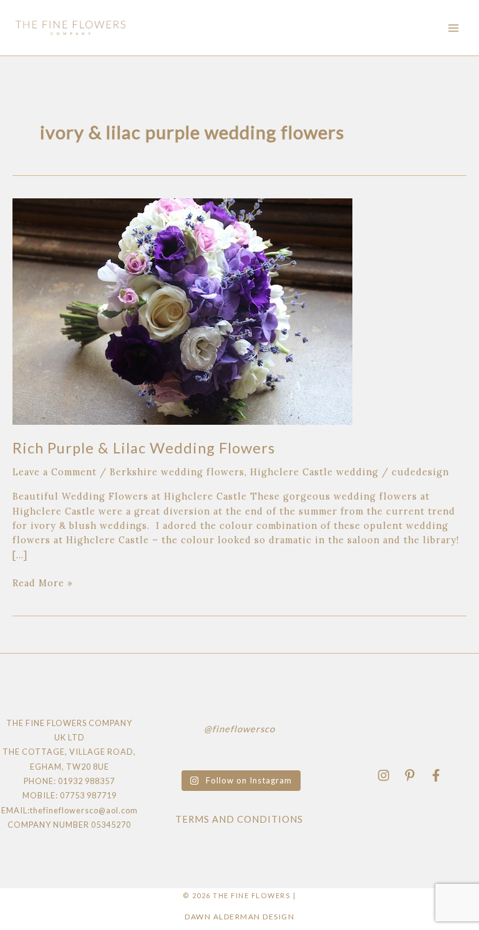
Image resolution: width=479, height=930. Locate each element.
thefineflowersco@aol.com (84, 810)
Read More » (42, 582)
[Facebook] (436, 775)
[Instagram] (383, 775)
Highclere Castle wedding (314, 472)
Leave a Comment (54, 472)
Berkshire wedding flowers (177, 472)
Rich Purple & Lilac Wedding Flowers (143, 448)
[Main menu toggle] (453, 28)
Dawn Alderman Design (239, 916)
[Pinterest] (410, 775)
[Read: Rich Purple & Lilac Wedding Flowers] (182, 310)
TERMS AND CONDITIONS (239, 819)
